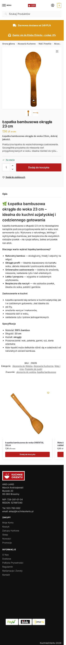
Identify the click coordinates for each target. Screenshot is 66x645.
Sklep (5, 534)
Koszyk (6, 526)
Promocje (7, 542)
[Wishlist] (48, 393)
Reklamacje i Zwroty (12, 570)
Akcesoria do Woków (22, 366)
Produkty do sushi (33, 369)
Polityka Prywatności (12, 562)
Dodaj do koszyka (38, 167)
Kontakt (6, 574)
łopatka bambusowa (46, 372)
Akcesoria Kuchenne (27, 44)
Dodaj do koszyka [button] (27, 454)
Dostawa (6, 558)
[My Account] (52, 5)
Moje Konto (8, 522)
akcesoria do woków (26, 372)
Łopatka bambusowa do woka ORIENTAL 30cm (24, 443)
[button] (58, 5)
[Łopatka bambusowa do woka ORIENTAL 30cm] (27, 413)
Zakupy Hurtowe (10, 530)
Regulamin (7, 566)
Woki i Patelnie (45, 44)
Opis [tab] (4, 193)
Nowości (6, 538)
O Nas (5, 554)
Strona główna (8, 44)
